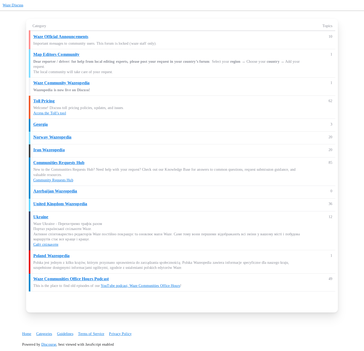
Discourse (48, 344)
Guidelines (65, 334)
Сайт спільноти (45, 244)
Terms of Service (91, 334)
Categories (44, 334)
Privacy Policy (120, 334)
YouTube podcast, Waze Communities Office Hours (140, 286)
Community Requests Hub (53, 180)
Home (26, 334)
